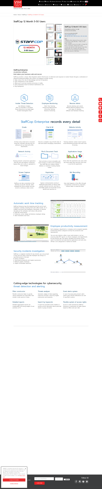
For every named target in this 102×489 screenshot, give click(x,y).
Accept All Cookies (14, 480)
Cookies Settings (14, 483)
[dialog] (14, 477)
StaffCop (24, 15)
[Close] (25, 468)
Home (15, 15)
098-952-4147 (70, 36)
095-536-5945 (83, 36)
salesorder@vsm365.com (70, 34)
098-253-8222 (76, 36)
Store (19, 15)
